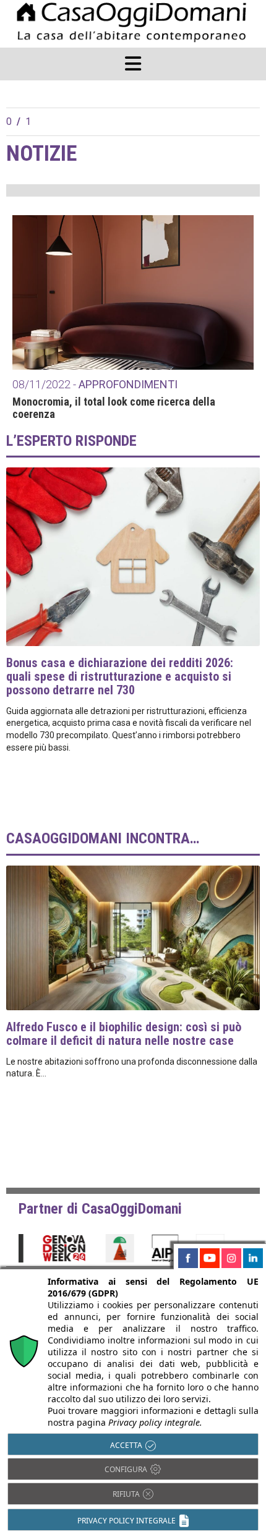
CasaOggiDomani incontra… (102, 838)
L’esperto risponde (71, 441)
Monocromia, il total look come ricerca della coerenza (113, 408)
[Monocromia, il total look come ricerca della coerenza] (133, 292)
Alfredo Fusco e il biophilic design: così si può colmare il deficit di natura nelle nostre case (123, 1034)
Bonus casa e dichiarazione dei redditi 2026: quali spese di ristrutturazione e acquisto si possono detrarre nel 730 (119, 676)
